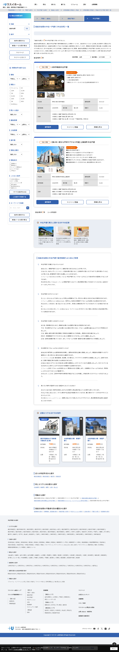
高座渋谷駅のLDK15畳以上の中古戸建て (45, 500)
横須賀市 (31, 534)
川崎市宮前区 (88, 534)
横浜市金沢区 (74, 529)
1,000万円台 (20, 565)
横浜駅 (78, 557)
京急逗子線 (20, 544)
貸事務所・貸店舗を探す (50, 511)
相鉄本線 (90, 544)
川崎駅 (54, 555)
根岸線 (17, 542)
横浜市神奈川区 (21, 529)
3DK (12, 98)
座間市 (67, 531)
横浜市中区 (38, 529)
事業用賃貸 (12, 603)
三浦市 (37, 534)
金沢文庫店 (48, 597)
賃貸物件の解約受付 (84, 616)
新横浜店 (66, 597)
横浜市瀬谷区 (37, 476)
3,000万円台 (37, 565)
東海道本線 (24, 542)
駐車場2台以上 (15, 186)
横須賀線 (41, 542)
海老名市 (58, 476)
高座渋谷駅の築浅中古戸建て (90, 498)
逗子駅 (10, 557)
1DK (12, 90)
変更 (27, 28)
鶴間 (47, 487)
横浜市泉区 (46, 476)
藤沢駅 (52, 557)
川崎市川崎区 (44, 534)
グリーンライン (58, 544)
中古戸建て (30, 597)
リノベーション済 (16, 182)
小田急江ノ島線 (39, 544)
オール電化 (14, 181)
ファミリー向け (40, 581)
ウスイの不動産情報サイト (15, 594)
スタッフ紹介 (82, 603)
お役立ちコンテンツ (84, 594)
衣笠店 (52, 610)
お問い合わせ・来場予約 (85, 611)
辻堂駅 (30, 557)
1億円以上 (95, 565)
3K (22, 96)
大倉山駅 (10, 555)
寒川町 (90, 531)
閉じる (113, 648)
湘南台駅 (97, 555)
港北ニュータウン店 (50, 599)
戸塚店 (61, 597)
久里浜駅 (72, 555)
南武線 (36, 542)
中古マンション (31, 599)
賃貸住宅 (11, 601)
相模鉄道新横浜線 (13, 547)
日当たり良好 (30, 581)
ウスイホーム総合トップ (14, 590)
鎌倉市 (15, 534)
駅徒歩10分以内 (50, 573)
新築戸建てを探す (64, 511)
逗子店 (53, 605)
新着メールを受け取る (19, 46)
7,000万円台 (70, 565)
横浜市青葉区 (51, 531)
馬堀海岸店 (48, 613)
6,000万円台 (62, 565)
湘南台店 (47, 605)
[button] (62, 81)
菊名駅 (59, 555)
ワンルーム (14, 88)
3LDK (23, 98)
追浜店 (46, 610)
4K (12, 101)
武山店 (63, 610)
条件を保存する (19, 41)
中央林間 (36, 487)
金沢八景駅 (23, 555)
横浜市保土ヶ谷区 (55, 529)
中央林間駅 (24, 557)
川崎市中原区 (61, 534)
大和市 (73, 531)
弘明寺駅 (65, 555)
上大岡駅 (43, 555)
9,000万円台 (87, 565)
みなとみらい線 (68, 544)
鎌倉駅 (37, 555)
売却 (28, 612)
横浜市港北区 (83, 529)
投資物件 (29, 604)
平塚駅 (46, 557)
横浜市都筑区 (60, 531)
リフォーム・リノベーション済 (16, 581)
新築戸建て (30, 595)
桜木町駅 (90, 555)
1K (22, 88)
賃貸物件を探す (38, 511)
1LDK (23, 90)
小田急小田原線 (29, 544)
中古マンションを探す (76, 511)
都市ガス (14, 188)
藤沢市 (52, 476)
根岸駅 (41, 557)
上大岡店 (54, 597)
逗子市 (20, 534)
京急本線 (102, 542)
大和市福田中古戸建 (59, 67)
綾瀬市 (78, 531)
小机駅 (84, 555)
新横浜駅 (103, 555)
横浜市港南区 (101, 529)
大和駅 (57, 557)
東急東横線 (85, 542)
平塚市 (95, 531)
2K (12, 93)
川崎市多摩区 (79, 534)
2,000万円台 (29, 565)
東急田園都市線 (93, 542)
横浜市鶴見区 (11, 529)
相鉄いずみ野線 (98, 544)
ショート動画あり (16, 167)
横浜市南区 (45, 529)
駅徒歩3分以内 (21, 573)
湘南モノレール (31, 547)
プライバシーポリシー (87, 628)
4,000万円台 (45, 565)
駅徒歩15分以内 (61, 573)
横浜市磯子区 (65, 529)
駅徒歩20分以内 (71, 573)
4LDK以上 (14, 104)
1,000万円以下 (12, 565)
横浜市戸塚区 (92, 529)
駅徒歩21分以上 (81, 573)
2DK (22, 93)
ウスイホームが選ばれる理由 (86, 607)
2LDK (13, 96)
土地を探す (87, 511)
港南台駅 (78, 555)
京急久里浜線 (11, 544)
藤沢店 (65, 605)
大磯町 (100, 531)
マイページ (82, 590)
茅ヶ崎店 (59, 605)
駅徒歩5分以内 (31, 573)
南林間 (42, 487)
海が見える (58, 581)
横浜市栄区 (35, 531)
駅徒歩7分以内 (41, 573)
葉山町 (26, 534)
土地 (28, 602)
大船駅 (16, 555)
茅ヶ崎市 (106, 531)
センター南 (16, 557)
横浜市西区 (30, 529)
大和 (51, 487)
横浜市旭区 (11, 531)
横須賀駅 (63, 557)
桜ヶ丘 (56, 487)
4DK (22, 101)
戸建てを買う (95, 511)
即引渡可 (14, 184)
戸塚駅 (36, 557)
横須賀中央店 (56, 613)
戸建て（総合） (31, 592)
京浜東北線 (11, 542)
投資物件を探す (105, 511)
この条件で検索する (19, 197)
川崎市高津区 (70, 534)
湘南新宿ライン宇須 (62, 542)
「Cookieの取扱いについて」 (21, 649)
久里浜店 (57, 610)
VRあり (13, 170)
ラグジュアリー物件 (32, 607)
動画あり (14, 165)
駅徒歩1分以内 (12, 573)
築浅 (63, 581)
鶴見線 (53, 542)
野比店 (69, 610)
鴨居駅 (49, 555)
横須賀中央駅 (70, 557)
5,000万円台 (54, 565)
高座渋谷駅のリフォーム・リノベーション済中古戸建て (73, 500)
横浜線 (30, 542)
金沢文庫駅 (31, 555)
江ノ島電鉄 (22, 547)
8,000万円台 (78, 565)
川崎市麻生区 (97, 534)
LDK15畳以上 (15, 179)
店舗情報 (45, 590)
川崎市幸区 (53, 534)
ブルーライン (48, 544)
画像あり (14, 163)
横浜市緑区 (19, 531)
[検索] (27, 207)
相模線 (48, 542)
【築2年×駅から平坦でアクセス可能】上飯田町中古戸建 (73, 142)
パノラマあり (15, 169)
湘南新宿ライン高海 (74, 542)
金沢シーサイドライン (80, 544)
